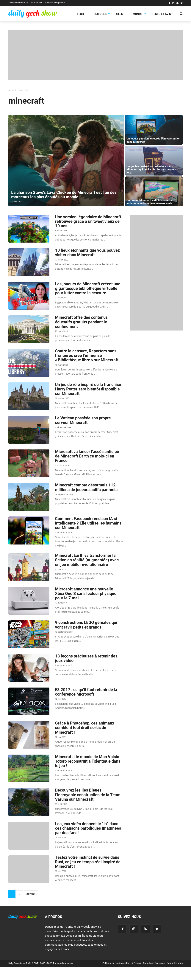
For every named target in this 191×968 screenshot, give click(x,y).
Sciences (100, 14)
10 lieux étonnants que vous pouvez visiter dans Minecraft (87, 252)
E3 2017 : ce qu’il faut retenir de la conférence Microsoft (86, 691)
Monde (137, 14)
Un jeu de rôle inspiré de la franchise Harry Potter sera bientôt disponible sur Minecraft (88, 389)
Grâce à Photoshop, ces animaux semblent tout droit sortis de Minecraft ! (84, 727)
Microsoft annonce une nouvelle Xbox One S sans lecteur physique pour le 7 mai (85, 593)
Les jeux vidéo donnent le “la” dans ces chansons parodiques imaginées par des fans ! (88, 828)
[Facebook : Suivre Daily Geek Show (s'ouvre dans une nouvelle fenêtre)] (169, 3)
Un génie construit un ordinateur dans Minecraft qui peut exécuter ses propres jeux (151, 169)
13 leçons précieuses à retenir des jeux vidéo (86, 658)
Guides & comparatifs (55, 2)
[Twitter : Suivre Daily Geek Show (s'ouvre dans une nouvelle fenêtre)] (182, 3)
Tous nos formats (16, 2)
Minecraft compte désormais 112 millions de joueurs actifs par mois (86, 487)
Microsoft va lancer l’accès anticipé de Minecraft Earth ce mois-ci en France (87, 456)
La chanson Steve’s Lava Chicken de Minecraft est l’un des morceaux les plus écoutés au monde (64, 194)
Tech (80, 14)
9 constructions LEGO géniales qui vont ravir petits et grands (86, 624)
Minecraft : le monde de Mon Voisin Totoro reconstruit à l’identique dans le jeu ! (87, 761)
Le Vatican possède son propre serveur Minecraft (83, 420)
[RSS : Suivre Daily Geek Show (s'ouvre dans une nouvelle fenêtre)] (177, 3)
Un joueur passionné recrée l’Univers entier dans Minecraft (153, 140)
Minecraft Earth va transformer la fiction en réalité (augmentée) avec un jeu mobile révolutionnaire (87, 560)
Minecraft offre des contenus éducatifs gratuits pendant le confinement (81, 322)
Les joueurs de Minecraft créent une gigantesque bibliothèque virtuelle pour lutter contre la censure (87, 288)
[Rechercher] (181, 14)
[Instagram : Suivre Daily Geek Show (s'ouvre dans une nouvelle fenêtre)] (173, 3)
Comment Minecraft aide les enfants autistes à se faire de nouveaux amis (149, 201)
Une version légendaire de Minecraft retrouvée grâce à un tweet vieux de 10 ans (88, 221)
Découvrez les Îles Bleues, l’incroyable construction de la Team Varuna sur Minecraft (87, 794)
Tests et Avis (36, 2)
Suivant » (31, 894)
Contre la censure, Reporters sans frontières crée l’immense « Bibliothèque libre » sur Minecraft (86, 355)
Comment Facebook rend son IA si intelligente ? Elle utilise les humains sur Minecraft (88, 523)
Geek (119, 14)
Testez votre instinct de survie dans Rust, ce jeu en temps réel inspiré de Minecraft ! (87, 862)
